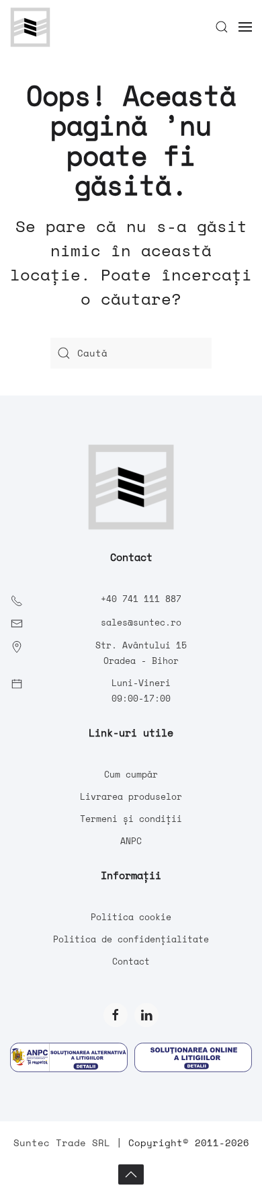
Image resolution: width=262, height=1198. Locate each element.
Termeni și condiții (131, 818)
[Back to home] (30, 27)
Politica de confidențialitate (131, 939)
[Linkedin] (146, 1015)
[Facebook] (115, 1015)
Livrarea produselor (131, 796)
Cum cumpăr (131, 774)
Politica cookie (131, 917)
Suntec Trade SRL (61, 1142)
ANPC (131, 841)
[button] (221, 27)
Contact (131, 961)
